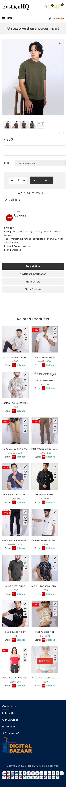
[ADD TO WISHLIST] (25, 334)
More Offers (33, 281)
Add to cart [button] (45, 622)
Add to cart (41, 180)
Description (33, 266)
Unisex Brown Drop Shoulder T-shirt (63, 133)
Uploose (20, 215)
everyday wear (55, 238)
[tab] (33, 266)
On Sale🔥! (58, 18)
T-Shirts (56, 231)
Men (20, 231)
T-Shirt (47, 231)
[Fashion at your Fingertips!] (16, 7)
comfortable (39, 238)
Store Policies (33, 289)
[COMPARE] (25, 329)
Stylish (7, 242)
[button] (60, 43)
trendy (15, 242)
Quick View (25, 340)
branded (26, 238)
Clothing (28, 231)
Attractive (16, 238)
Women (8, 235)
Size (6, 163)
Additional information (33, 273)
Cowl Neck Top (59, 133)
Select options (15, 348)
